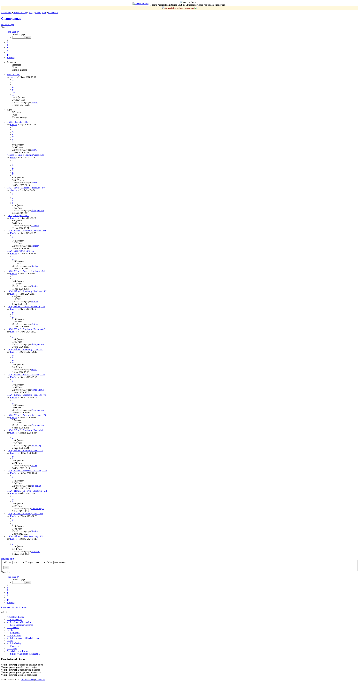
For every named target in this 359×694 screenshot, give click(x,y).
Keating (34, 266)
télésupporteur (37, 210)
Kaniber (13, 124)
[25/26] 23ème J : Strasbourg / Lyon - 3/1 (25, 450)
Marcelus (35, 551)
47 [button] (8, 55)
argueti (13, 77)
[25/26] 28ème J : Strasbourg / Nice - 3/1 (25, 349)
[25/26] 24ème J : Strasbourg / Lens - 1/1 (25, 430)
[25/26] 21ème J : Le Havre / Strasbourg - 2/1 (27, 491)
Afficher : (7, 562)
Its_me (34, 465)
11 (13, 95)
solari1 (34, 150)
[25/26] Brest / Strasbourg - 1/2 (20, 251)
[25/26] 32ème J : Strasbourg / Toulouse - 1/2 (27, 291)
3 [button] (7, 45)
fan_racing (36, 445)
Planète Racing (20, 12)
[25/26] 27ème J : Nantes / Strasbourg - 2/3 (26, 374)
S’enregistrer (40, 12)
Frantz (13, 157)
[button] (13, 32)
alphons (13, 190)
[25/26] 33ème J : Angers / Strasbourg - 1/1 (26, 271)
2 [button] (7, 42)
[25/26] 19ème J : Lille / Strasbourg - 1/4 (25, 536)
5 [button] (7, 50)
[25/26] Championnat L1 (18, 122)
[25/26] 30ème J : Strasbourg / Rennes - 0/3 (26, 329)
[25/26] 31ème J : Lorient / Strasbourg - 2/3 (26, 306)
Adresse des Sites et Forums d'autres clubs (25, 155)
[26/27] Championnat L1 (18, 215)
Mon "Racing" (13, 74)
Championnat (11, 18)
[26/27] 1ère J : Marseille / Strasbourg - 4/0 (26, 188)
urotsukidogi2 (37, 390)
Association (6, 12)
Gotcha (34, 301)
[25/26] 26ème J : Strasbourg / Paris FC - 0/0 (26, 395)
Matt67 (34, 102)
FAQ (31, 12)
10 (13, 92)
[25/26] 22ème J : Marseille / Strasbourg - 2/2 (27, 470)
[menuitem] (27, 679)
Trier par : (30, 562)
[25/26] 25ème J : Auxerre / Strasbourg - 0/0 (26, 415)
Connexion (53, 12)
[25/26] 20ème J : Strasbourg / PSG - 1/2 (25, 513)
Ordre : (50, 562)
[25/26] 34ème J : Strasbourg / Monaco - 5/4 (26, 230)
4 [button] (7, 47)
